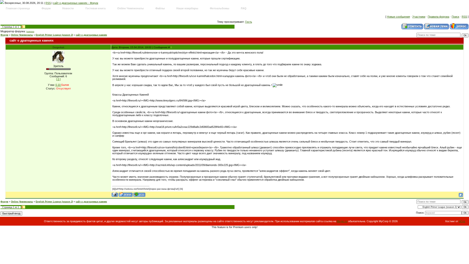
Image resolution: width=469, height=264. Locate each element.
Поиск (455, 16)
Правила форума (438, 16)
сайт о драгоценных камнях (91, 35)
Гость (248, 21)
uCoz (462, 221)
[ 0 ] (58, 79)
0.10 (58, 84)
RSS (48, 2)
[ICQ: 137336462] (139, 194)
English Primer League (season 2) (54, 35)
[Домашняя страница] (126, 194)
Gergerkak (58, 47)
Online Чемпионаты (22, 35)
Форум (4, 35)
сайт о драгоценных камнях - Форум (75, 2)
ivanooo (30, 31)
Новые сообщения (398, 16)
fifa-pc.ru (342, 221)
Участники (418, 16)
